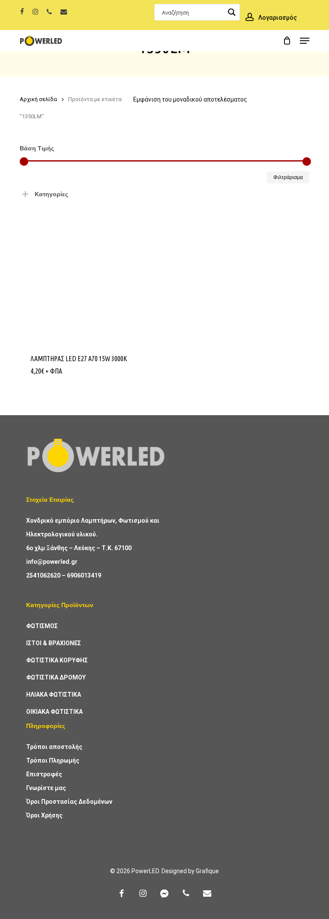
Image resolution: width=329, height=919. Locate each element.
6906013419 (84, 575)
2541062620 (43, 575)
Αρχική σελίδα (38, 99)
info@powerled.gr (52, 561)
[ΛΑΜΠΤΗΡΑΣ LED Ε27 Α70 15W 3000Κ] (89, 272)
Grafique (207, 871)
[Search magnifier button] (231, 12)
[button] (304, 40)
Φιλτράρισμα (288, 177)
